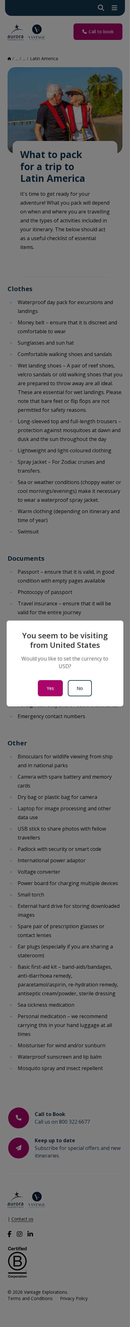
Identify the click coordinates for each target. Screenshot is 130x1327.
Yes (50, 688)
